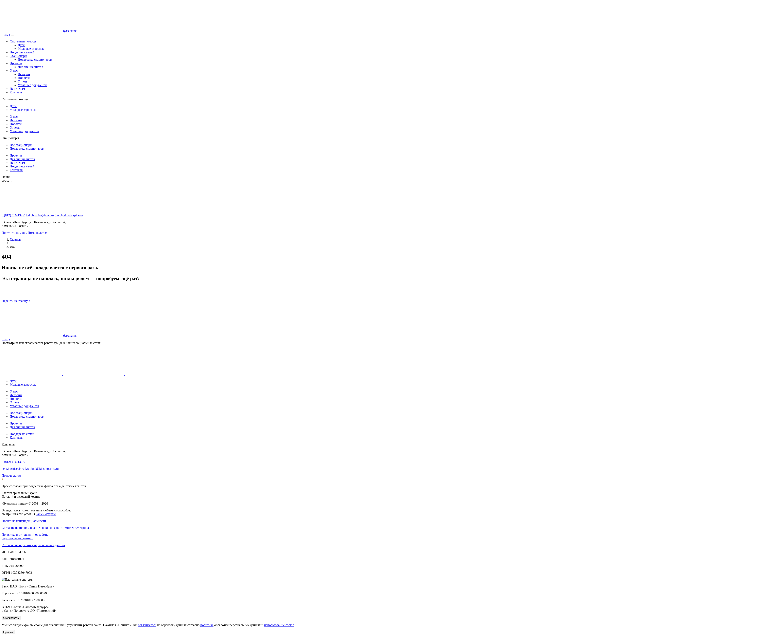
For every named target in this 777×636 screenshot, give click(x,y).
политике (206, 625)
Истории (24, 74)
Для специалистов (30, 67)
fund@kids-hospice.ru (69, 215)
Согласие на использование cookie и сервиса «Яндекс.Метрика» (46, 527)
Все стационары (21, 145)
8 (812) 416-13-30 (13, 215)
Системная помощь (23, 41)
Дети (21, 45)
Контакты (16, 92)
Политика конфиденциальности (24, 521)
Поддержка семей (22, 52)
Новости (24, 77)
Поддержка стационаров (35, 59)
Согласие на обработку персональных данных (33, 545)
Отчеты (23, 81)
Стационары (18, 56)
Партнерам (17, 88)
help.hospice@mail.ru (40, 215)
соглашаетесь (147, 625)
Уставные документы (32, 85)
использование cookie (279, 625)
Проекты (16, 63)
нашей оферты (46, 514)
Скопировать (11, 617)
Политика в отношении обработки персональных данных (26, 536)
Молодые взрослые (31, 48)
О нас (14, 70)
